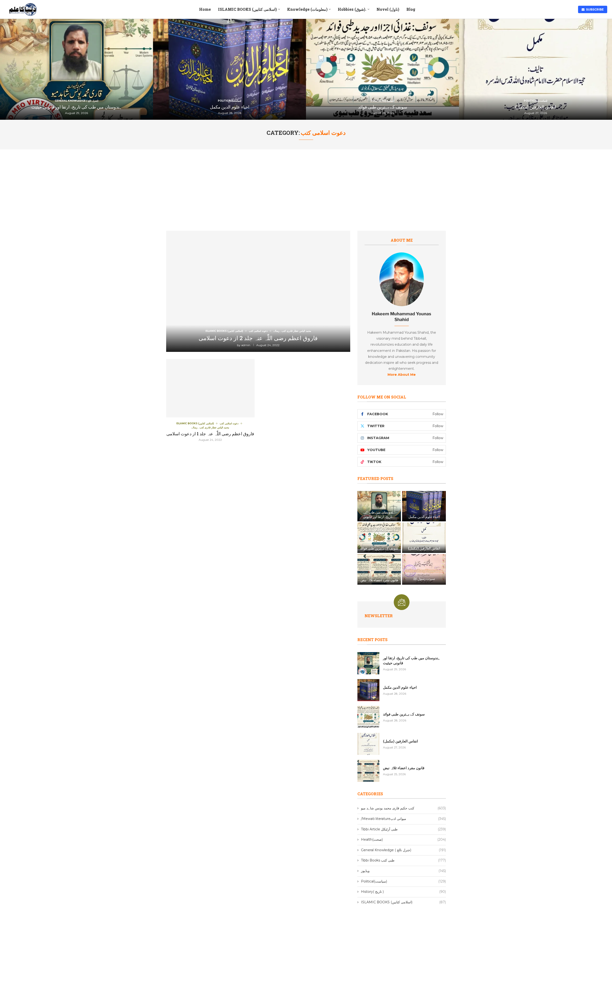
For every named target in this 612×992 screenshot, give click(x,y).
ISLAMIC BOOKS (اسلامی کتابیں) (247, 9)
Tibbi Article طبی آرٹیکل (403, 829)
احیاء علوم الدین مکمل (229, 107)
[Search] (569, 9)
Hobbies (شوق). (352, 9)
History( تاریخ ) (403, 891)
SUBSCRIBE (594, 9)
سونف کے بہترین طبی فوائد (382, 107)
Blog (410, 9)
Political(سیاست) (403, 881)
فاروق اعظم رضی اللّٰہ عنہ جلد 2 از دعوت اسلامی (258, 338)
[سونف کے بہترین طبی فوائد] (382, 69)
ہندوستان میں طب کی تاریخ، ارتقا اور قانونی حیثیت (76, 107)
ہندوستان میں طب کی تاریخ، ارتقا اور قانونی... (379, 514)
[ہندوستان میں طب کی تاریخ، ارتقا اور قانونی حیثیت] (76, 69)
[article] (402, 351)
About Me (402, 240)
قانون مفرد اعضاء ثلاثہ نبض (379, 580)
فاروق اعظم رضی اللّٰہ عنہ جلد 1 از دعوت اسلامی (210, 433)
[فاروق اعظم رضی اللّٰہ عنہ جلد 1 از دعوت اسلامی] (210, 400)
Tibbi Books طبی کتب (403, 860)
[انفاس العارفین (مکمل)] (535, 69)
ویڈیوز (403, 871)
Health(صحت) (403, 839)
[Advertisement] (306, 185)
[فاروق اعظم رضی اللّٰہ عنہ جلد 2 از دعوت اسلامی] (258, 291)
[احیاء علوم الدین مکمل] (229, 69)
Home (205, 9)
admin (245, 345)
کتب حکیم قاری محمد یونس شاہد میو (403, 808)
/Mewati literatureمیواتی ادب (403, 819)
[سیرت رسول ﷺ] (424, 569)
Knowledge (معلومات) (307, 9)
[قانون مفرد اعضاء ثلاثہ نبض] (379, 569)
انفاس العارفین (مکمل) (535, 107)
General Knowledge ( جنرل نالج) (403, 850)
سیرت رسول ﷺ (424, 578)
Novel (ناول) (388, 9)
